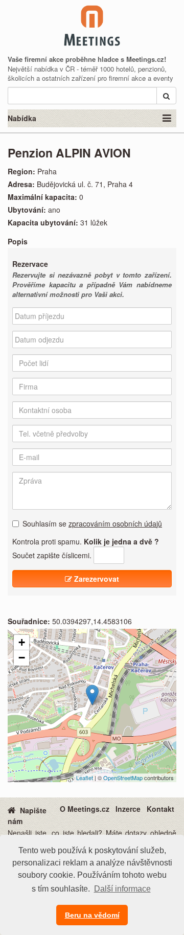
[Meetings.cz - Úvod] (12, 810)
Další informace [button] (122, 888)
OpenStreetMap (123, 777)
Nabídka (22, 118)
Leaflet (84, 777)
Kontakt (160, 809)
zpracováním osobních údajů (115, 523)
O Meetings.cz (84, 809)
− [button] (21, 657)
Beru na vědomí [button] (92, 915)
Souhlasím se (92, 523)
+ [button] (21, 642)
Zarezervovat (95, 579)
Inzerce (128, 809)
